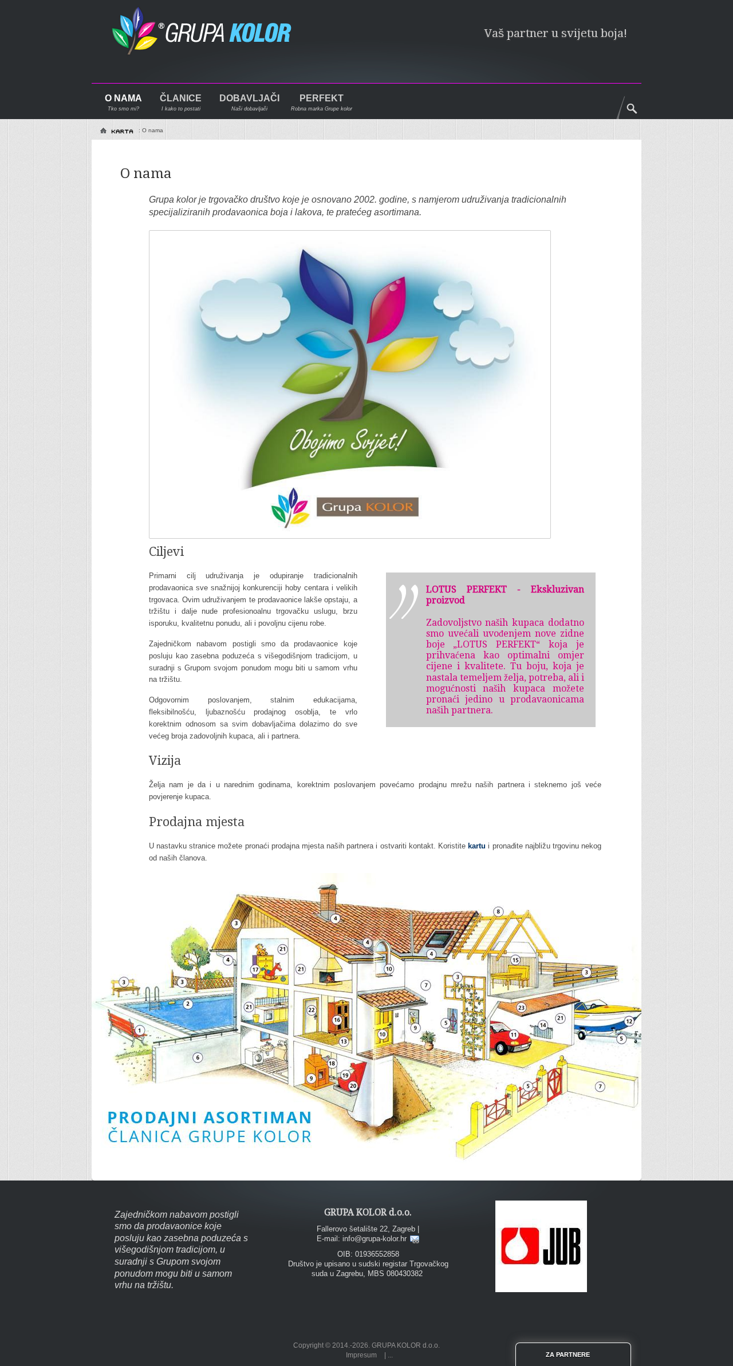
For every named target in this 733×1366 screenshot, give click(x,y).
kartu (477, 846)
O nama (123, 98)
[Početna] (118, 131)
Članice (181, 98)
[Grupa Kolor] (211, 36)
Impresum (361, 1355)
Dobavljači (249, 98)
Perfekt (321, 98)
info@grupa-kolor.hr (374, 1238)
